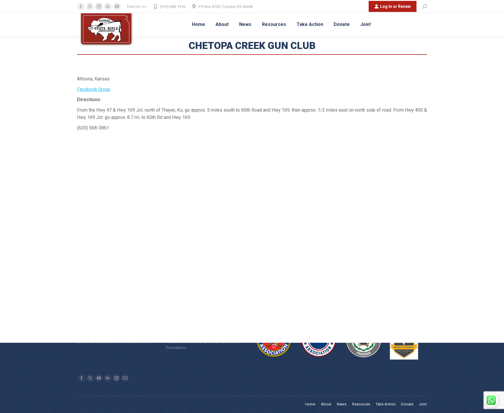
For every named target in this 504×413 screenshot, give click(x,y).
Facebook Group (93, 89)
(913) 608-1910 (172, 6)
